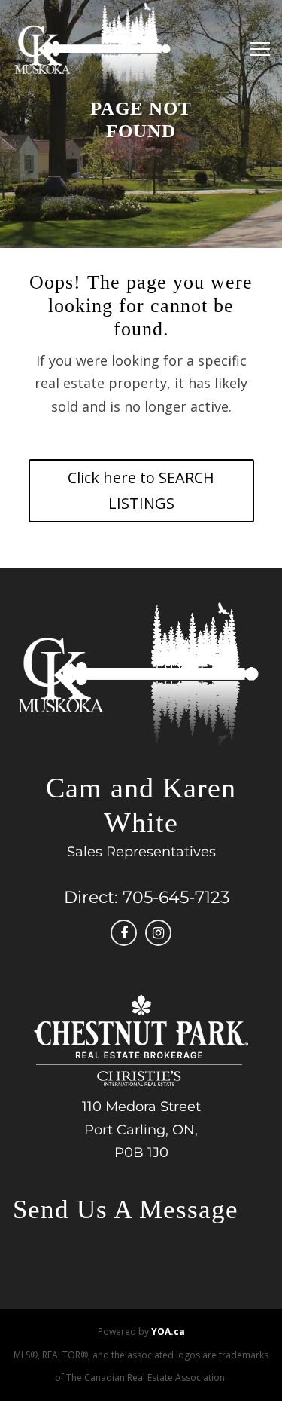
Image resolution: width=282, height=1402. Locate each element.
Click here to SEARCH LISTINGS (141, 490)
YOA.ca (168, 1331)
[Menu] (256, 49)
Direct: (91, 897)
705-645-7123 (176, 897)
